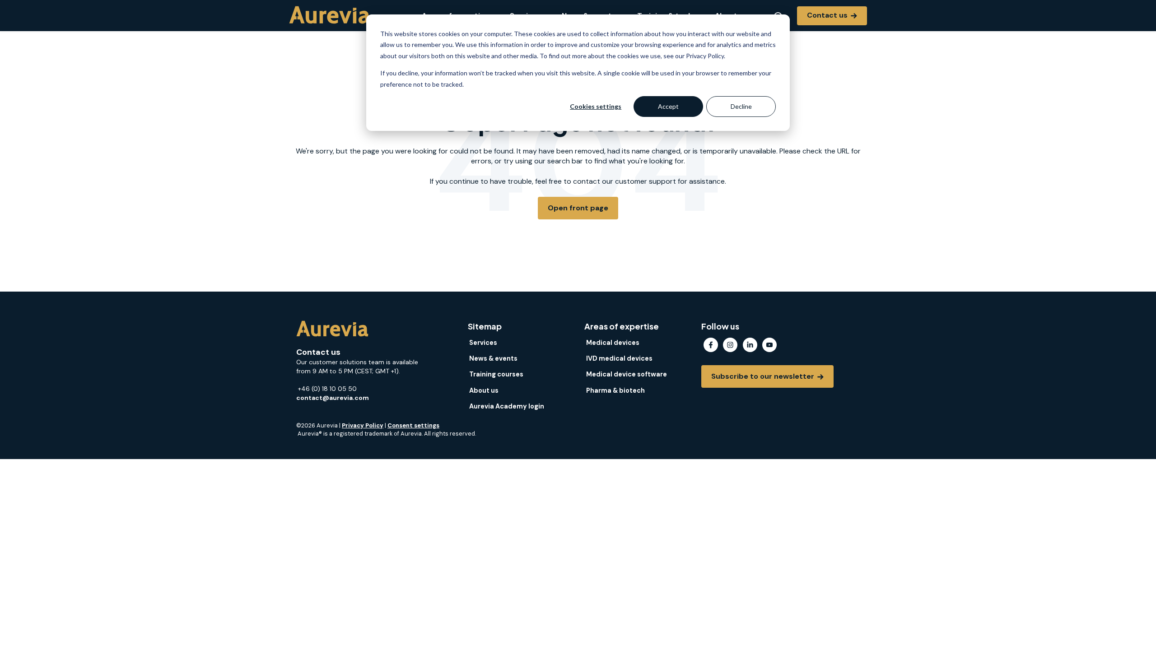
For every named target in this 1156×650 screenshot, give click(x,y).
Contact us (828, 15)
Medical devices (612, 343)
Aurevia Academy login (506, 406)
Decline (741, 106)
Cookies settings (595, 106)
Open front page (578, 208)
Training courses (496, 374)
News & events (493, 358)
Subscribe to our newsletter (763, 376)
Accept (668, 106)
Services (483, 343)
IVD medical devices (619, 358)
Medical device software (626, 374)
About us (484, 390)
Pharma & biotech (615, 390)
